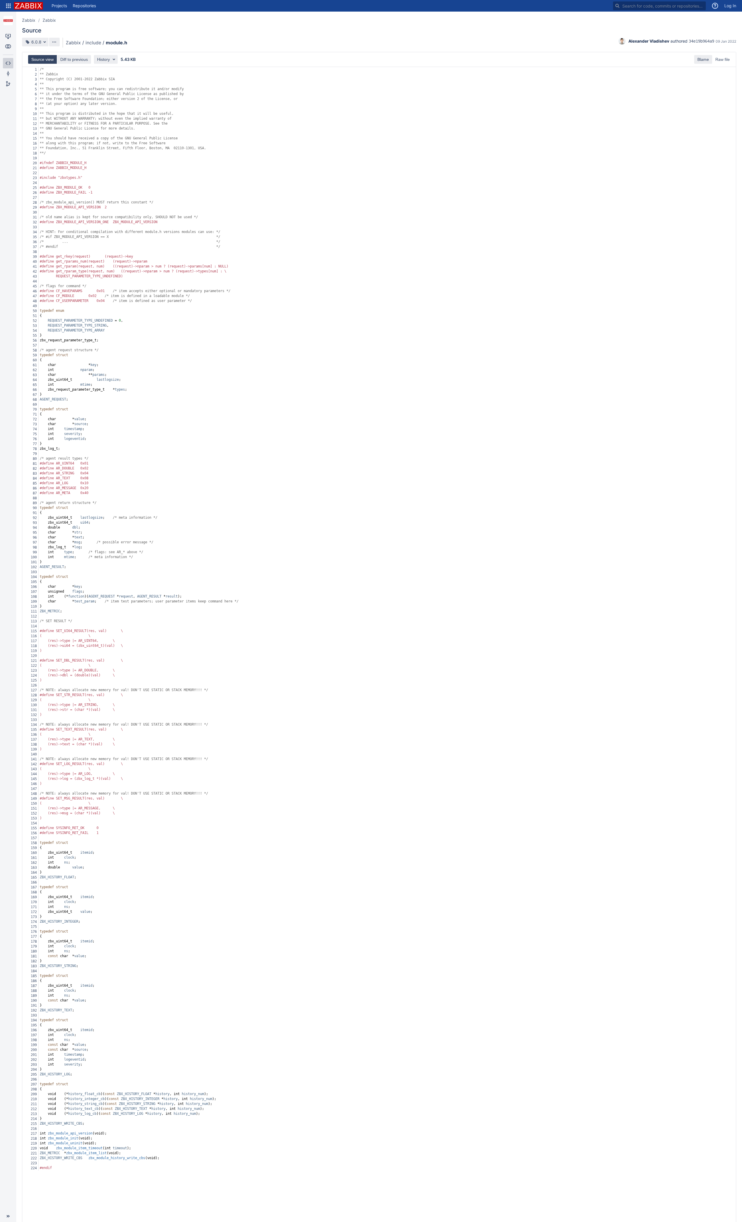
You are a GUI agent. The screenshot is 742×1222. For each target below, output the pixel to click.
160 (34, 853)
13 (35, 129)
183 (34, 966)
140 (34, 754)
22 (35, 173)
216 (34, 1129)
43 (35, 276)
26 (35, 193)
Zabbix (28, 20)
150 (34, 804)
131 (34, 710)
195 (34, 1025)
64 (35, 380)
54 (35, 331)
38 (35, 252)
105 (34, 582)
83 (35, 473)
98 (35, 547)
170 (34, 902)
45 (35, 286)
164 (34, 872)
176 (34, 932)
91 (35, 513)
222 (34, 1158)
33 (35, 227)
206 (34, 1079)
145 (34, 779)
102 (34, 567)
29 (35, 207)
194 (34, 1020)
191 (34, 1006)
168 (34, 892)
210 (34, 1099)
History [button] (103, 59)
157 (34, 838)
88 (35, 498)
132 (34, 715)
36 (35, 242)
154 (34, 823)
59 (35, 355)
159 (34, 848)
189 (34, 996)
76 (35, 439)
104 (34, 577)
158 (34, 843)
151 (34, 808)
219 (34, 1143)
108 (34, 597)
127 (34, 690)
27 (35, 198)
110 (34, 606)
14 (35, 134)
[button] (8, 6)
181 (34, 956)
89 (35, 503)
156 (34, 833)
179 (34, 946)
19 (35, 158)
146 (34, 784)
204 (34, 1070)
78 (35, 449)
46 (35, 291)
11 (35, 119)
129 (34, 700)
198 (34, 1040)
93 (35, 523)
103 (34, 572)
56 (35, 340)
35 (35, 237)
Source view (42, 59)
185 (34, 976)
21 (35, 168)
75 (35, 434)
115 (34, 631)
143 (34, 769)
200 (34, 1050)
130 (34, 705)
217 (34, 1134)
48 (35, 301)
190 (34, 1001)
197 (34, 1035)
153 (34, 818)
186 (34, 981)
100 (34, 557)
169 (34, 897)
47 (35, 296)
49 (35, 306)
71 (35, 414)
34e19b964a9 (701, 41)
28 (35, 203)
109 (34, 602)
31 (35, 217)
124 (34, 675)
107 (34, 592)
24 (35, 183)
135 (34, 730)
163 (34, 868)
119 (34, 651)
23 (35, 178)
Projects (59, 5)
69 (35, 405)
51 (35, 316)
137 (34, 739)
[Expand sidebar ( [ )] (8, 1216)
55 (35, 336)
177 (34, 937)
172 (34, 912)
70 (35, 409)
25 (35, 188)
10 (35, 114)
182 (34, 961)
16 (35, 143)
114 (34, 626)
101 (34, 562)
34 (35, 232)
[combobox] (659, 5)
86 (35, 488)
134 (34, 725)
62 (35, 370)
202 (34, 1060)
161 (34, 858)
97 (35, 542)
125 (34, 680)
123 (34, 671)
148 (34, 794)
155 (34, 828)
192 (34, 1010)
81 (35, 464)
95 (35, 533)
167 (34, 887)
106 (34, 587)
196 (34, 1030)
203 (34, 1065)
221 (34, 1153)
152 (34, 813)
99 (35, 552)
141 (34, 759)
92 (35, 518)
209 (34, 1094)
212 (34, 1109)
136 (34, 735)
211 (34, 1104)
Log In (730, 5)
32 (35, 222)
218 (34, 1139)
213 (34, 1114)
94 (35, 528)
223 (34, 1163)
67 (35, 395)
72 (35, 419)
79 (35, 454)
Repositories (84, 5)
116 (34, 636)
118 (34, 646)
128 (34, 695)
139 (34, 749)
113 (34, 621)
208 (34, 1089)
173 (34, 917)
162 (34, 863)
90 (35, 508)
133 (34, 720)
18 (35, 153)
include (93, 42)
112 (34, 616)
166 (34, 882)
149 (34, 799)
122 (34, 666)
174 (34, 922)
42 (35, 271)
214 (34, 1119)
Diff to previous (74, 59)
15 (35, 138)
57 (35, 345)
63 (35, 375)
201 (34, 1055)
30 (35, 212)
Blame (703, 59)
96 (35, 538)
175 (34, 927)
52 (35, 321)
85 (35, 483)
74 (35, 429)
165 (34, 877)
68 (35, 400)
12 (35, 124)
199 (34, 1045)
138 (34, 744)
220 (34, 1148)
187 (34, 986)
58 (35, 350)
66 (35, 390)
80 (35, 459)
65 (35, 385)
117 (34, 641)
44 (35, 281)
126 (34, 685)
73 (35, 424)
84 (35, 478)
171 (34, 907)
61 (35, 365)
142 (34, 764)
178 (34, 941)
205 (34, 1074)
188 (34, 991)
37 (35, 247)
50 (35, 311)
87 (35, 493)
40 (35, 262)
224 (34, 1168)
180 (34, 951)
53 (35, 326)
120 (34, 656)
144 (34, 774)
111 (34, 611)
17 (35, 148)
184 (34, 971)
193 (34, 1015)
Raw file (722, 59)
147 (34, 789)
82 (35, 469)
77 (35, 444)
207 (34, 1084)
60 (35, 360)
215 (34, 1124)
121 (34, 661)
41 (35, 267)
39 (35, 257)
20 (35, 163)
